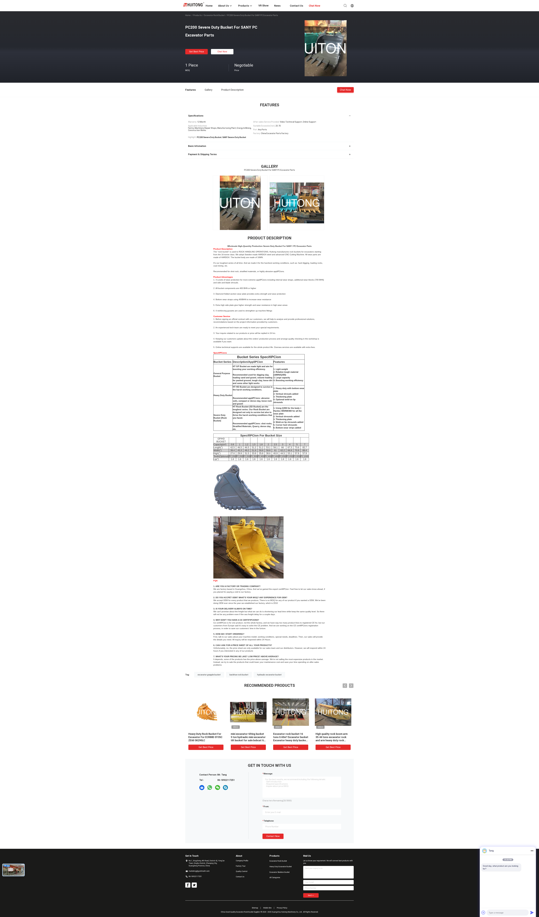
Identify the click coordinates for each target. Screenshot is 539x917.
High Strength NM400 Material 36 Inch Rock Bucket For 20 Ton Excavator (205, 737)
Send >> (311, 895)
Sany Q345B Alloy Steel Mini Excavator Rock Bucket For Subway (332, 737)
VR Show (263, 5)
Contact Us (240, 877)
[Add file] (483, 912)
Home (188, 15)
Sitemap (255, 908)
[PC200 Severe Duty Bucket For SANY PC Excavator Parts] (326, 48)
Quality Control (241, 871)
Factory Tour (240, 866)
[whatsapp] (209, 787)
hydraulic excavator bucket (269, 675)
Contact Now (273, 836)
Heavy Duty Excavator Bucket (281, 867)
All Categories (275, 878)
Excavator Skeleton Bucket (280, 872)
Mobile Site (267, 908)
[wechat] (217, 787)
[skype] (225, 787)
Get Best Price (196, 51)
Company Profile (242, 861)
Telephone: (269, 821)
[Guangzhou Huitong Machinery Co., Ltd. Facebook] (187, 885)
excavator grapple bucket (209, 675)
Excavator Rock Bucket (214, 15)
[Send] (532, 912)
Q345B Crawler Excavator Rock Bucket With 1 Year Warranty (288, 737)
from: (266, 806)
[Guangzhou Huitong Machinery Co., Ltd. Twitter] (194, 885)
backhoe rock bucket (238, 675)
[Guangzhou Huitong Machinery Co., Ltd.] (193, 4)
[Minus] (532, 850)
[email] (201, 787)
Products (197, 15)
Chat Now (222, 51)
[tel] (233, 787)
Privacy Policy (282, 908)
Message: (268, 774)
